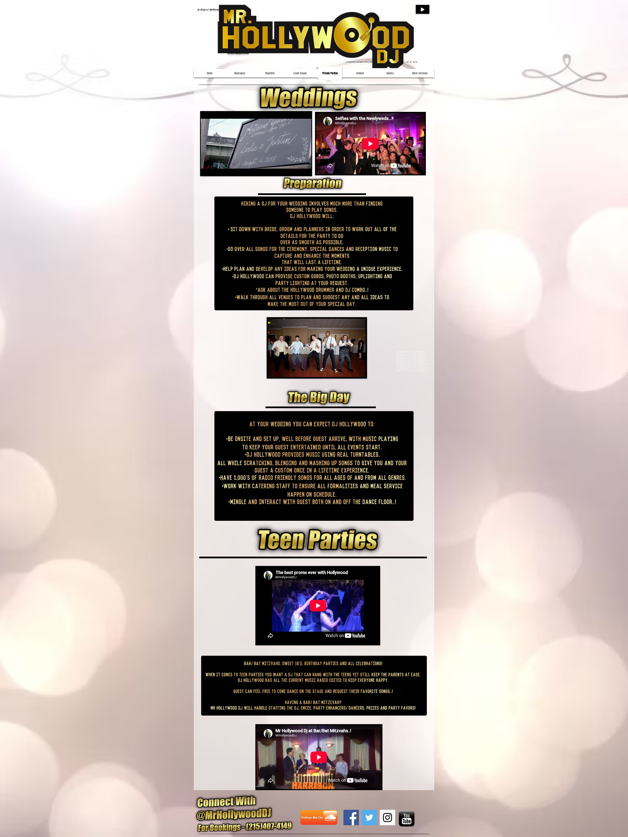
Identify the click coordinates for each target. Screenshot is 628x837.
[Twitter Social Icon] (369, 817)
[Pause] (207, 169)
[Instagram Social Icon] (387, 817)
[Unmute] (215, 169)
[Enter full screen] (304, 169)
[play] (355, 373)
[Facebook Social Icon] (351, 817)
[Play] (422, 9)
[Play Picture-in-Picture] (296, 169)
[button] (317, 348)
